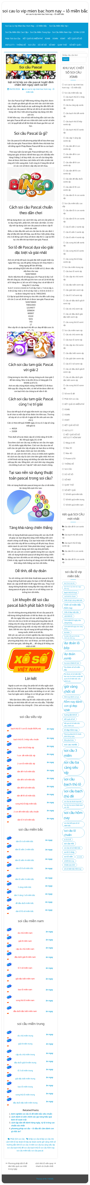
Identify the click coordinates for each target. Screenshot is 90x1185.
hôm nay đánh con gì (71, 697)
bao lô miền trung (25, 1087)
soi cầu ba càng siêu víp (45, 1145)
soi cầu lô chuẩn (70, 833)
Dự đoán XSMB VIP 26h (71, 663)
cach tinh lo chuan (70, 596)
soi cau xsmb (70, 744)
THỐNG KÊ (21, 45)
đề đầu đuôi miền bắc (25, 903)
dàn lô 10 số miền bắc (25, 911)
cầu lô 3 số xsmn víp (74, 364)
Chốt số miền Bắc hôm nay (72, 606)
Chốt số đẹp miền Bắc (71, 612)
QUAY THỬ (62, 45)
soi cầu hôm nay (47, 1147)
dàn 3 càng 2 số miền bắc (24, 895)
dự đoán (67, 632)
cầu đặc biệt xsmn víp (75, 353)
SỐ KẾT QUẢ (75, 45)
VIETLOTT (9, 45)
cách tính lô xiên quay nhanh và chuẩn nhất (44, 1164)
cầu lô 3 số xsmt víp (74, 295)
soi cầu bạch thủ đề (15, 1147)
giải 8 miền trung (25, 1044)
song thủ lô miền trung (25, 1094)
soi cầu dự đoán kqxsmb (72, 801)
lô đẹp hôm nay (71, 730)
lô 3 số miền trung (25, 1070)
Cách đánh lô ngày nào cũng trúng (72, 621)
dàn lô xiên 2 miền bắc (24, 849)
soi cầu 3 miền (28, 1145)
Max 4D (69, 453)
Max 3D (69, 448)
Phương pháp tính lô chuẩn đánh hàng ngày (72, 735)
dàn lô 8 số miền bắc (24, 868)
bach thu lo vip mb (69, 583)
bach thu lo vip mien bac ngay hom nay (72, 587)
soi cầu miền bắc (24, 1150)
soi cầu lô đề (67, 839)
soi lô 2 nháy (69, 852)
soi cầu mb (69, 843)
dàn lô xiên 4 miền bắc (24, 860)
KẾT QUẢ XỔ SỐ (75, 38)
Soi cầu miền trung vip (40, 32)
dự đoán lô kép (22, 1142)
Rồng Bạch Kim (69, 740)
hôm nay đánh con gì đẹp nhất (73, 706)
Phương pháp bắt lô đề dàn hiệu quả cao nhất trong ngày (18, 1166)
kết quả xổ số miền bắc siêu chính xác (72, 724)
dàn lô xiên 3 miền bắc (24, 879)
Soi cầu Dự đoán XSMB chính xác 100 (73, 806)
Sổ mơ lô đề (79, 32)
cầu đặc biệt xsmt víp (74, 285)
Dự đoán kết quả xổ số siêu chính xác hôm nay (71, 637)
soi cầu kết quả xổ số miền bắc (71, 824)
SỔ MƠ (52, 45)
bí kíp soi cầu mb (47, 1139)
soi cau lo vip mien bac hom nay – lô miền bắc (45, 10)
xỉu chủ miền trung (25, 1035)
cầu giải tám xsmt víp (74, 290)
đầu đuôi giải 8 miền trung (25, 1062)
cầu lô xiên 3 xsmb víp (75, 232)
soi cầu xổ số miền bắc (72, 848)
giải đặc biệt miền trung (25, 1078)
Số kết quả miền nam (74, 505)
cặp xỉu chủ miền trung (25, 1054)
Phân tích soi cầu (12, 38)
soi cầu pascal (37, 1150)
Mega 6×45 (70, 443)
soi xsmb (79, 857)
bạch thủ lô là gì (70, 592)
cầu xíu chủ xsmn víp (74, 334)
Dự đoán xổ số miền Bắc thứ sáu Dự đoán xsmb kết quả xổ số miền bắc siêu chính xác (73, 677)
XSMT (62, 38)
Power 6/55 (70, 458)
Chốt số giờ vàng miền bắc (73, 600)
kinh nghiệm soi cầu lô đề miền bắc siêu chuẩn (31, 1114)
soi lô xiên (68, 856)
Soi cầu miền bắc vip (58, 26)
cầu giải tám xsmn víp (75, 358)
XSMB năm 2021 (69, 865)
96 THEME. (49, 1179)
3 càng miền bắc (24, 887)
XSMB (47, 38)
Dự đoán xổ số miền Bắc (72, 668)
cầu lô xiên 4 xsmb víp (75, 237)
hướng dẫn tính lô (14, 1145)
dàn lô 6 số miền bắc (24, 841)
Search (65, 59)
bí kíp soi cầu (34, 1139)
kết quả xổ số (69, 719)
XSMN (55, 38)
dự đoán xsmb (35, 1142)
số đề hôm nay (69, 861)
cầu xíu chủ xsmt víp (74, 309)
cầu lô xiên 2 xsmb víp (75, 227)
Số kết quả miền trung (75, 499)
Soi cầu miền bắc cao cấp (16, 32)
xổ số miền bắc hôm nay (72, 869)
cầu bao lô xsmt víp (74, 271)
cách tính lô (11, 1142)
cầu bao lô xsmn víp (74, 340)
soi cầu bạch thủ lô (32, 1147)
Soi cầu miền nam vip (61, 32)
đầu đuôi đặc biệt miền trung (25, 1103)
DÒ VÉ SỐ (42, 45)
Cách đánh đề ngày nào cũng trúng (73, 628)
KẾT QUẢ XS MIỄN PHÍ (33, 38)
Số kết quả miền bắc (74, 494)
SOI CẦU (32, 45)
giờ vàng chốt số (49, 1142)
